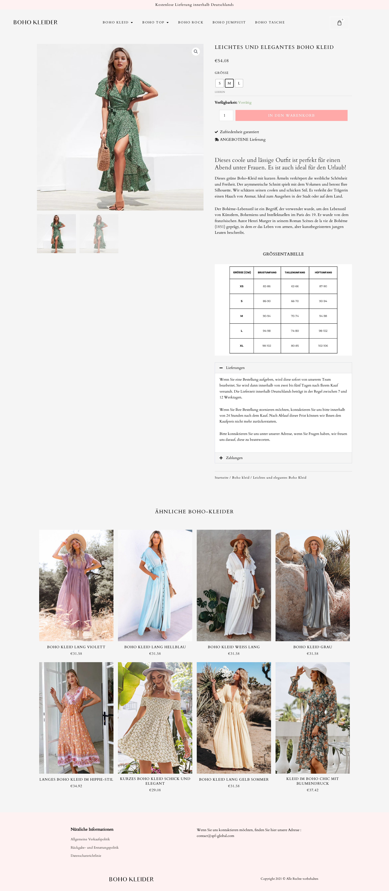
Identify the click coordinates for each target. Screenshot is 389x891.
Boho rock (191, 22)
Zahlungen (234, 457)
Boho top (153, 22)
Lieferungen (235, 367)
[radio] (220, 83)
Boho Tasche (270, 22)
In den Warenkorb (291, 115)
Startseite (221, 477)
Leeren (220, 92)
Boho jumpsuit (229, 22)
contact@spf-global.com (215, 835)
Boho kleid (116, 22)
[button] (283, 368)
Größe (222, 73)
